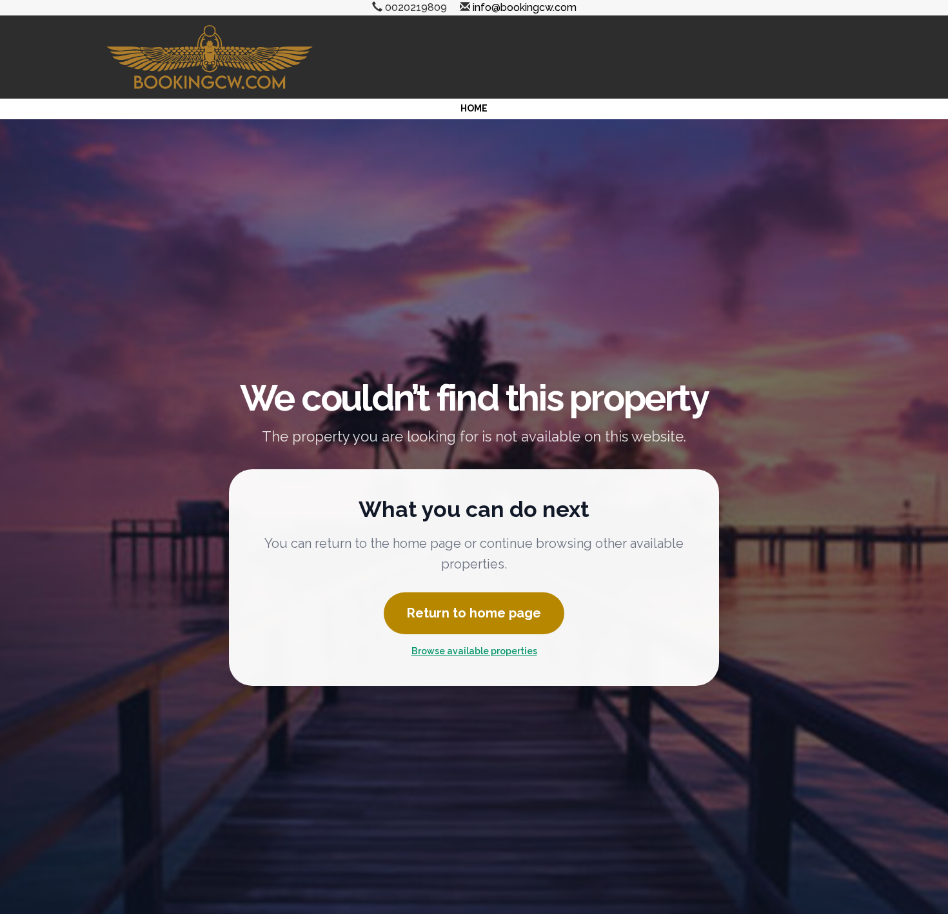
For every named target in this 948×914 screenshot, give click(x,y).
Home (474, 108)
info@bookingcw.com (525, 7)
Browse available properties (474, 651)
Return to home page (474, 613)
